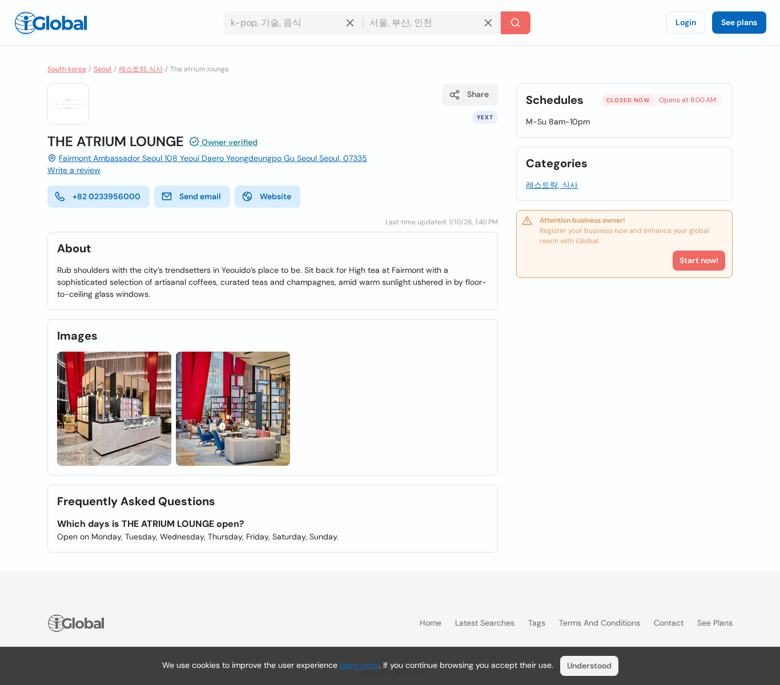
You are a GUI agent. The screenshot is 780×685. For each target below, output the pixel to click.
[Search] (515, 22)
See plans (739, 22)
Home (430, 623)
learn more (359, 665)
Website (275, 196)
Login (686, 22)
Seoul (102, 69)
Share (478, 94)
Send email (200, 196)
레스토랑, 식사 (141, 69)
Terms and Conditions (599, 623)
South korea (66, 69)
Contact (668, 623)
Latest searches (484, 623)
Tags (536, 623)
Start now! (699, 260)
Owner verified (229, 142)
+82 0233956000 (106, 196)
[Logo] (51, 22)
